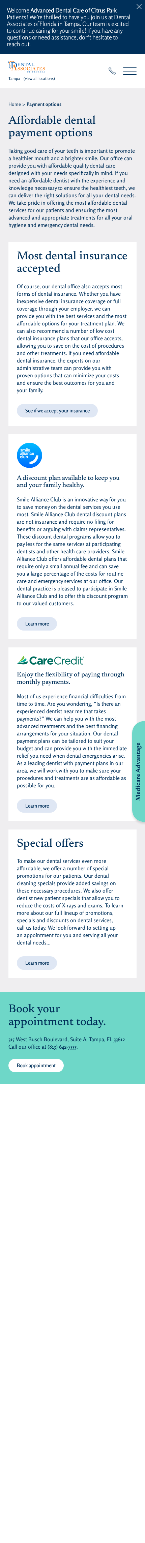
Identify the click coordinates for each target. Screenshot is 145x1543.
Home (14, 104)
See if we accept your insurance (57, 410)
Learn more (37, 623)
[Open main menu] (130, 71)
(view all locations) (39, 78)
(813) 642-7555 (62, 1046)
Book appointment (36, 1065)
